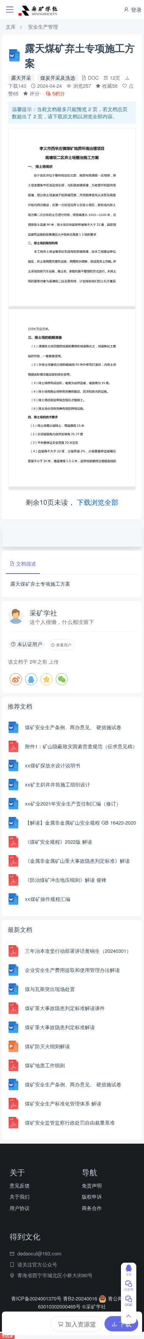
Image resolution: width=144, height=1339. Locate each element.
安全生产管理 (43, 26)
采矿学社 (43, 612)
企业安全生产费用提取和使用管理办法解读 (72, 969)
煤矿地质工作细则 (45, 1065)
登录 (135, 9)
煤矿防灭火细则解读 (47, 1046)
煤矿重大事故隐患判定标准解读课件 (65, 1008)
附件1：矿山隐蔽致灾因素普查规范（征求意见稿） (81, 746)
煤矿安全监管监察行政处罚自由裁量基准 (70, 1122)
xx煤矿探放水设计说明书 (52, 765)
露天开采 (21, 77)
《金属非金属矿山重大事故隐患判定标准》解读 (77, 860)
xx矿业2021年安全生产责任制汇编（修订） (73, 803)
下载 (124, 1324)
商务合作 (92, 1208)
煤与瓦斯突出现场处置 (50, 989)
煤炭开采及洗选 (57, 77)
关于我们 (20, 1196)
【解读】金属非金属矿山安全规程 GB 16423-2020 (80, 822)
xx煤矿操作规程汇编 (47, 898)
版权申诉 (92, 1196)
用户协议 (20, 1208)
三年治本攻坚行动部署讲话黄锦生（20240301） (78, 950)
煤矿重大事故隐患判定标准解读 (60, 1027)
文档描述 (25, 563)
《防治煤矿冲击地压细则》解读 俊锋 (65, 879)
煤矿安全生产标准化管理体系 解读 (63, 1103)
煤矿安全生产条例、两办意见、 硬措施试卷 (73, 727)
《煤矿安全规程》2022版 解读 (58, 841)
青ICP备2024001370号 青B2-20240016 (55, 1298)
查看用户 (63, 645)
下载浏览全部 (97, 502)
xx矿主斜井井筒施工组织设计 (57, 784)
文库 (11, 26)
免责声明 (92, 1185)
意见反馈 (20, 1185)
